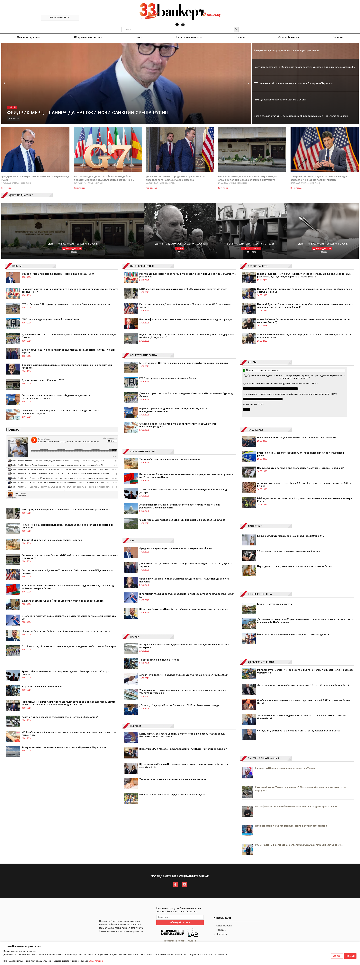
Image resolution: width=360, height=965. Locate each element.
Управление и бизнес (189, 37)
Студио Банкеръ (288, 37)
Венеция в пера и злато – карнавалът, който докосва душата (293, 634)
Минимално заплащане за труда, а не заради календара (172, 794)
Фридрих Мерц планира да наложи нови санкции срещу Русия (58, 273)
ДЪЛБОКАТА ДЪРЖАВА (261, 662)
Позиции (338, 37)
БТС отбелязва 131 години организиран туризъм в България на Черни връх (66, 304)
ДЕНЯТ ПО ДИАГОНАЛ (21, 195)
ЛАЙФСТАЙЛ (255, 526)
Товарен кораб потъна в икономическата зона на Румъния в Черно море (64, 747)
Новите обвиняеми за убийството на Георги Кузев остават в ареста (297, 437)
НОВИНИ (17, 266)
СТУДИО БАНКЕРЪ (258, 266)
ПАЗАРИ (134, 637)
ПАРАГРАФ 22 (255, 430)
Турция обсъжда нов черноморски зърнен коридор (52, 540)
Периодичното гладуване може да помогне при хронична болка (294, 566)
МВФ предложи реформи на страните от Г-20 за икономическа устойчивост (66, 509)
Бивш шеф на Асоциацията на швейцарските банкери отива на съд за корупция (185, 319)
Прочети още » (7, 188)
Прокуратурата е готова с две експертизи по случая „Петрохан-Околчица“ (300, 468)
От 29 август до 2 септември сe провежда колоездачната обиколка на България (69, 646)
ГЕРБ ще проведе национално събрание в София (50, 319)
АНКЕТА (252, 362)
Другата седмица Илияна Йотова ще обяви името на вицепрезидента (63, 600)
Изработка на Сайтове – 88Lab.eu (180, 941)
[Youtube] (183, 24)
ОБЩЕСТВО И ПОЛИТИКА (144, 355)
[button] (4, 83)
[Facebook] (177, 24)
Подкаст (13, 429)
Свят (139, 37)
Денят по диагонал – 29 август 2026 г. (44, 380)
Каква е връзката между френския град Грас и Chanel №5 (290, 535)
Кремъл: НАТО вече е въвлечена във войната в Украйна (285, 768)
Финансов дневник (28, 37)
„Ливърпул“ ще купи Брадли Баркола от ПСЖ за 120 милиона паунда (179, 705)
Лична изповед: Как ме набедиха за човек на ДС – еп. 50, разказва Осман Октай (303, 685)
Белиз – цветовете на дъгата (274, 604)
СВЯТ (133, 540)
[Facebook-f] (175, 884)
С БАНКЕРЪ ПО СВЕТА (260, 594)
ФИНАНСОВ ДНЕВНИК (142, 266)
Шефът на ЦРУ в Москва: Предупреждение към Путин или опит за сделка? (183, 748)
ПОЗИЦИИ (135, 726)
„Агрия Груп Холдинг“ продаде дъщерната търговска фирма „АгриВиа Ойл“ (183, 674)
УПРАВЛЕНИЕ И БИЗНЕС (143, 451)
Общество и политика (88, 37)
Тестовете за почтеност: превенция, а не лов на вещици (172, 779)
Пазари (240, 37)
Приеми (350, 956)
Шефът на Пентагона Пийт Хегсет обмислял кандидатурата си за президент (67, 631)
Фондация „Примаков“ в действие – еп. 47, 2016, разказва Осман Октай (298, 730)
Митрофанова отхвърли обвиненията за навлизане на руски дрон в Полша (296, 806)
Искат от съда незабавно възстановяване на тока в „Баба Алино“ (60, 717)
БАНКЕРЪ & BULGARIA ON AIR (264, 758)
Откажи (337, 956)
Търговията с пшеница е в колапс (42, 686)
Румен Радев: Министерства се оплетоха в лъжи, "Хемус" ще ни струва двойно (299, 845)
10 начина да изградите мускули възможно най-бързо (288, 551)
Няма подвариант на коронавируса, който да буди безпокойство (291, 825)
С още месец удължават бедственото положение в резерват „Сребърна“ (182, 519)
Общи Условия (96, 961)
